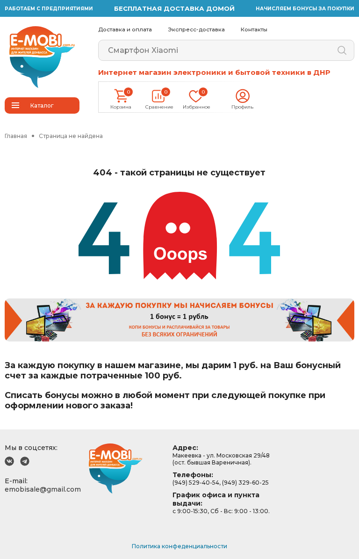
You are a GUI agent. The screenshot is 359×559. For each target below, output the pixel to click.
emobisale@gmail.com (43, 489)
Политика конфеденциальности (179, 546)
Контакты (254, 29)
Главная (16, 135)
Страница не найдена (71, 135)
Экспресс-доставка (196, 29)
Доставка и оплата (125, 29)
